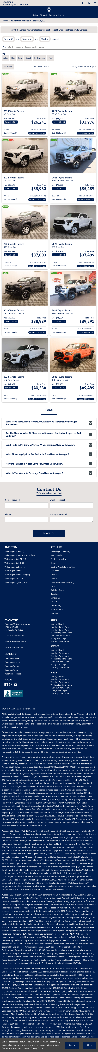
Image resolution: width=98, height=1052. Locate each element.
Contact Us (55, 597)
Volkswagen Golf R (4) (14, 563)
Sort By (74, 66)
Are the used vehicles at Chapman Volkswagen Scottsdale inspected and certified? (43, 434)
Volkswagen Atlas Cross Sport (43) (19, 555)
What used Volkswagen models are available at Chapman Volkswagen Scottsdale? (41, 423)
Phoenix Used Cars (12, 673)
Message (58, 514)
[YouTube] (15, 685)
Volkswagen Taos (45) (13, 578)
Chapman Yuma (11, 670)
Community (56, 605)
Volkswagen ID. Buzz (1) (14, 567)
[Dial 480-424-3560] (89, 3)
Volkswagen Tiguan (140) (15, 582)
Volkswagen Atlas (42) (14, 551)
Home (5, 20)
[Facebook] (6, 685)
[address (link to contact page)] (83, 3)
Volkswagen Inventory (60, 551)
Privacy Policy (57, 609)
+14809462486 (19, 641)
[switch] (95, 3)
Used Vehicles (57, 555)
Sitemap (54, 613)
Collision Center (57, 590)
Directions (55, 594)
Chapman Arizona (12, 662)
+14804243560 (17, 635)
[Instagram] (11, 685)
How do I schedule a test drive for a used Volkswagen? (34, 463)
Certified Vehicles (58, 559)
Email (57, 500)
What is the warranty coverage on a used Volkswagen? (34, 473)
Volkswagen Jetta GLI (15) (15, 570)
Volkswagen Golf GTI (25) (15, 559)
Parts (53, 586)
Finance (54, 574)
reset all (55, 39)
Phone (8, 514)
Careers (54, 601)
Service (54, 578)
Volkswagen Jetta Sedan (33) (17, 574)
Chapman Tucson (12, 666)
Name (12, 500)
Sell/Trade (55, 570)
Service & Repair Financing (62, 582)
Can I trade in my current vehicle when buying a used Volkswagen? (40, 444)
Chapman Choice (11, 658)
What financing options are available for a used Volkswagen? (37, 454)
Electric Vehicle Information (63, 567)
